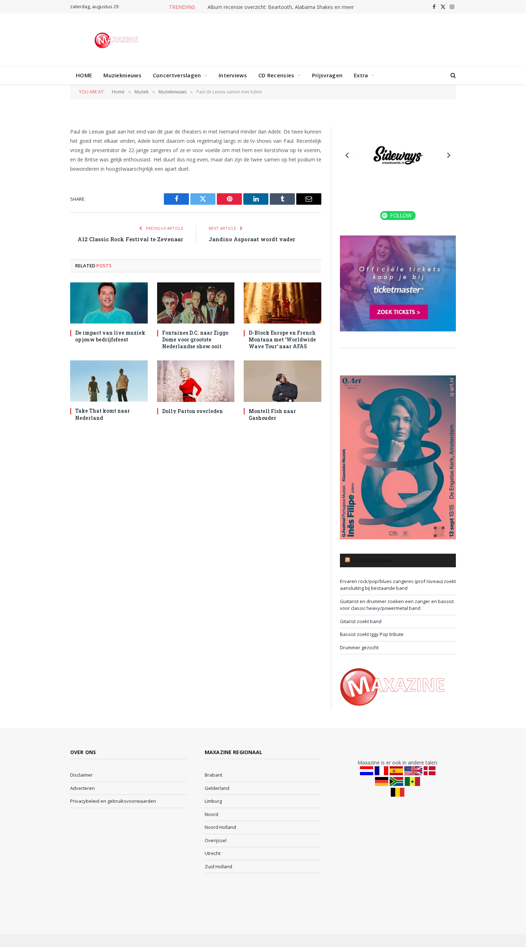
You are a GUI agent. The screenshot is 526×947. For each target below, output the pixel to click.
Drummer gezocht (359, 647)
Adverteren (82, 788)
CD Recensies (276, 75)
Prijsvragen (327, 75)
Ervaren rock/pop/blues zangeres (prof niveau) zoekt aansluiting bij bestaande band (398, 585)
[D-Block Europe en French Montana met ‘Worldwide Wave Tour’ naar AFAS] (282, 303)
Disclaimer (81, 775)
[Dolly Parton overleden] (196, 381)
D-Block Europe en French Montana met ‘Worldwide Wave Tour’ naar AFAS (282, 339)
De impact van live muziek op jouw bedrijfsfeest (110, 336)
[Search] (452, 75)
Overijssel (216, 840)
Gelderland (217, 788)
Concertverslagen (177, 75)
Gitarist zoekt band (360, 621)
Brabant (213, 775)
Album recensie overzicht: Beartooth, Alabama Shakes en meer (281, 7)
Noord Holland (220, 827)
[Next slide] (448, 155)
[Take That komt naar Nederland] (109, 381)
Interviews (233, 75)
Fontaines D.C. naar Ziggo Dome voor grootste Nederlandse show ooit (195, 339)
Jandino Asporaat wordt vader (252, 239)
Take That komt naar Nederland (102, 414)
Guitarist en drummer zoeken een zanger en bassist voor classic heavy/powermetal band (397, 605)
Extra (361, 75)
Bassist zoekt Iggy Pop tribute (372, 634)
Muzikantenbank (372, 560)
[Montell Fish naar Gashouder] (282, 381)
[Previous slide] (347, 155)
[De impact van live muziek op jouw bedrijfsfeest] (109, 303)
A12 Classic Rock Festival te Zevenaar (130, 239)
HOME (84, 75)
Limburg (213, 801)
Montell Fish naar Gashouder (272, 414)
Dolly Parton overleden (192, 411)
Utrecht (212, 853)
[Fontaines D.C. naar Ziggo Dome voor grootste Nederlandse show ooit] (196, 303)
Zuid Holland (218, 866)
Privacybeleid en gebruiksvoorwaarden (113, 801)
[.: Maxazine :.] (117, 40)
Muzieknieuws (122, 75)
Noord (211, 814)
